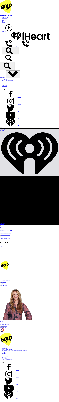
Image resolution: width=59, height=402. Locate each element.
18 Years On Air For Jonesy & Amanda (7, 80)
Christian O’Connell (5, 17)
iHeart (3, 400)
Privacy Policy (4, 352)
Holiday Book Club (5, 79)
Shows (1, 82)
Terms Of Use (4, 353)
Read (2, 21)
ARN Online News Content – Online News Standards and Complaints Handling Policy (14, 350)
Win (2, 19)
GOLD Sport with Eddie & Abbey (7, 359)
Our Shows (1, 246)
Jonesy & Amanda (4, 18)
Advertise (3, 22)
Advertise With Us (4, 86)
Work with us (4, 87)
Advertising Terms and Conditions (7, 349)
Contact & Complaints (5, 85)
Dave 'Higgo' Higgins (5, 356)
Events (1, 83)
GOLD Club (4, 20)
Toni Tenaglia (4, 357)
